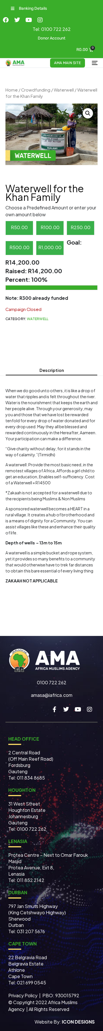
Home (11, 89)
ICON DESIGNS (78, 1022)
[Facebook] (5, 20)
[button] (28, 8)
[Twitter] (17, 20)
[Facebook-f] (54, 709)
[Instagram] (40, 20)
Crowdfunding (35, 89)
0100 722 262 (51, 682)
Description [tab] (51, 370)
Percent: (18, 279)
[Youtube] (28, 20)
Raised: (16, 270)
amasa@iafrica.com (51, 695)
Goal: (74, 242)
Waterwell (64, 89)
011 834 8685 (30, 778)
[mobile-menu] (94, 63)
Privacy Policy (23, 995)
